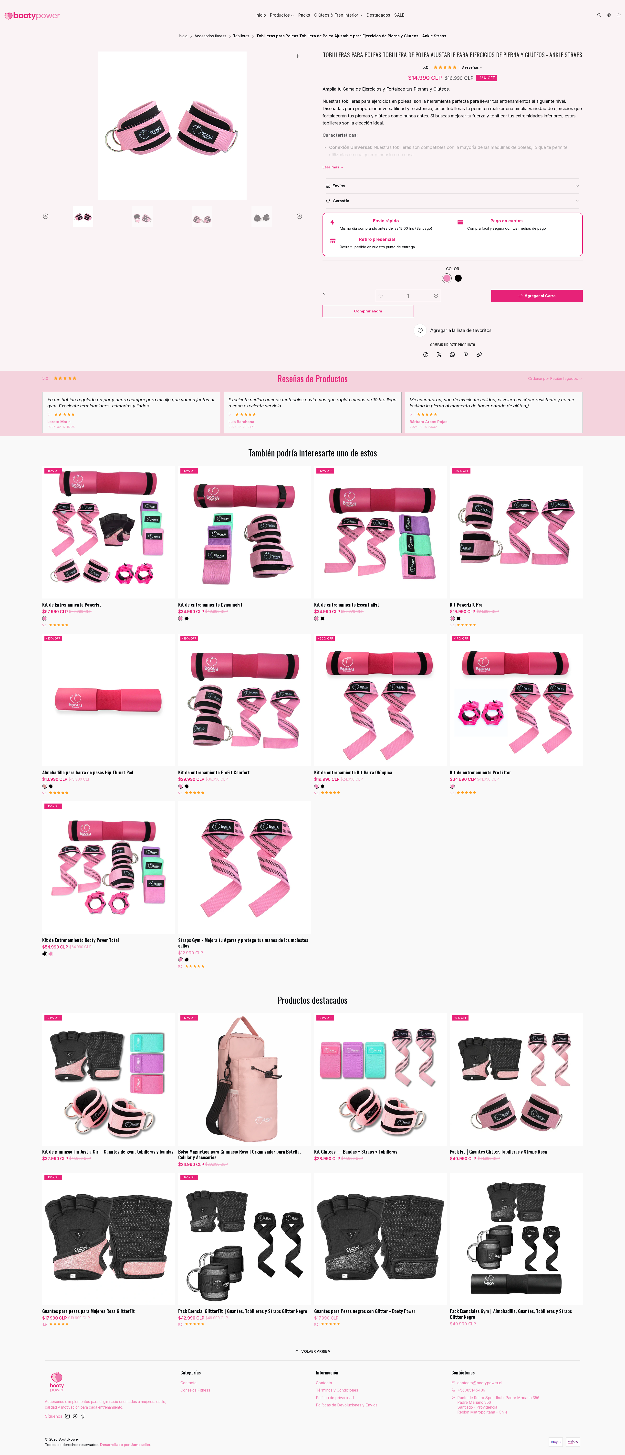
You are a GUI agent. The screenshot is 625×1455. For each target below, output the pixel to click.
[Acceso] (608, 15)
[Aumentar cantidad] (436, 296)
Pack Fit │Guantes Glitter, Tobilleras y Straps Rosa (498, 1151)
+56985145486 (471, 1390)
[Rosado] (447, 278)
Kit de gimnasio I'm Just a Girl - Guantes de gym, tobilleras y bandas (107, 1151)
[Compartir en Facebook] (426, 355)
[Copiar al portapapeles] (479, 355)
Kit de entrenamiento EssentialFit (346, 604)
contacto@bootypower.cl (479, 1383)
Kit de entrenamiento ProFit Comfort (214, 772)
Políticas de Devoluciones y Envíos (346, 1405)
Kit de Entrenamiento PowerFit (71, 604)
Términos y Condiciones (337, 1390)
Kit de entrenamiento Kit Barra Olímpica (353, 772)
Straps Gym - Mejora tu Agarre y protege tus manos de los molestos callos (243, 943)
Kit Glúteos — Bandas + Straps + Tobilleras (355, 1151)
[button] (282, 15)
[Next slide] (299, 216)
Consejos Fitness (195, 1390)
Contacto (188, 1383)
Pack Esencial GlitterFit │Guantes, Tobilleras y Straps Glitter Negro (242, 1311)
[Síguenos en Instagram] (67, 1416)
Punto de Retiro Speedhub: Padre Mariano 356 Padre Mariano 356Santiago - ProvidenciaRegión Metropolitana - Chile (498, 1404)
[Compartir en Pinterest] (466, 355)
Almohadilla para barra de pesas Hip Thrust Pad (87, 772)
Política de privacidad (335, 1397)
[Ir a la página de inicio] (32, 15)
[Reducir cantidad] (380, 296)
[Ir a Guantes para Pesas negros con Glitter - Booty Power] (380, 1239)
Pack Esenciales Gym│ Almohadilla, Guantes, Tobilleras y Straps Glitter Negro (511, 1314)
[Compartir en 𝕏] (439, 355)
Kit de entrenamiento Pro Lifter (480, 772)
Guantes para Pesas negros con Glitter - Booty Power (364, 1311)
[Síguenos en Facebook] (75, 1416)
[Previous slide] (46, 216)
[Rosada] (44, 786)
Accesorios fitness (210, 36)
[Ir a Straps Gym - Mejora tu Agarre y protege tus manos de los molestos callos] (244, 867)
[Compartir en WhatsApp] (452, 355)
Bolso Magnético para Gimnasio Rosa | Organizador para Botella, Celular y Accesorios (239, 1154)
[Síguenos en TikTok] (83, 1416)
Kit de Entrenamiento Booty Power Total (80, 940)
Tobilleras (241, 36)
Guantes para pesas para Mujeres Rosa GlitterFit (88, 1311)
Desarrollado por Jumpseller (125, 1445)
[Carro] (618, 15)
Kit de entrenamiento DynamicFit (210, 604)
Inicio (183, 36)
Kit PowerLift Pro (466, 604)
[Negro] (458, 278)
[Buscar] (599, 15)
